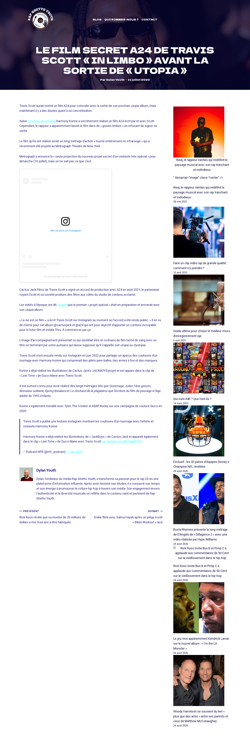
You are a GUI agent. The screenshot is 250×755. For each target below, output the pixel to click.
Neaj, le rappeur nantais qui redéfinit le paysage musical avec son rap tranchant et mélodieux (202, 164)
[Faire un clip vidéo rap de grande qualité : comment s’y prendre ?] (202, 232)
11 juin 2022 (74, 452)
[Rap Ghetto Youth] (40, 19)
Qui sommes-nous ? (121, 19)
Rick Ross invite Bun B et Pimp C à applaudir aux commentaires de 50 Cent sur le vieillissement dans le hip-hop (200, 571)
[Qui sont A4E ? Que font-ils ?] (202, 367)
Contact (149, 19)
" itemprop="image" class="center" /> (198, 177)
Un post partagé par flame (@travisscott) (65, 276)
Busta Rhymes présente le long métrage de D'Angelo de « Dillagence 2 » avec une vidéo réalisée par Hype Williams (200, 534)
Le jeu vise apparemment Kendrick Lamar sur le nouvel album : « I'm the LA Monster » (201, 643)
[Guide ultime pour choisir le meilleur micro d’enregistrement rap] (202, 300)
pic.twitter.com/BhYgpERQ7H (122, 441)
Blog (97, 19)
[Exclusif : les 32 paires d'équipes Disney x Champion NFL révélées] (202, 430)
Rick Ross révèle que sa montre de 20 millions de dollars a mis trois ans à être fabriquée (52, 517)
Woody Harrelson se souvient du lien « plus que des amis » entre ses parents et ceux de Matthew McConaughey (200, 716)
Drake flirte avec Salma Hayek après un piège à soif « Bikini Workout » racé (128, 517)
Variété (62, 305)
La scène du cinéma (41, 121)
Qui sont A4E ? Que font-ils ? (192, 399)
